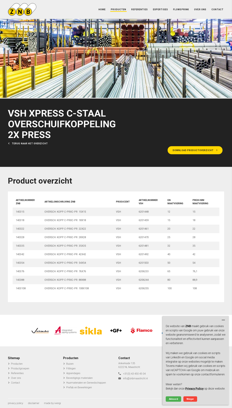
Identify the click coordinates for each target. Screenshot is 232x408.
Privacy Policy (194, 388)
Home (102, 9)
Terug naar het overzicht (30, 143)
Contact (217, 9)
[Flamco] (141, 330)
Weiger (190, 399)
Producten (118, 9)
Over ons (200, 9)
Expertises (160, 9)
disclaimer (33, 403)
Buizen (70, 363)
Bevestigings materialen (79, 377)
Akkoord (173, 399)
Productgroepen (20, 368)
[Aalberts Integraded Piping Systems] (65, 330)
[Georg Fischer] (116, 330)
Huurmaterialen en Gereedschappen (86, 382)
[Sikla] (90, 330)
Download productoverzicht (193, 150)
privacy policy (15, 403)
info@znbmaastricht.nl (135, 378)
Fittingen (71, 368)
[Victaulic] (40, 330)
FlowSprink (181, 9)
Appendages (73, 373)
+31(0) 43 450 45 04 (134, 373)
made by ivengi (52, 403)
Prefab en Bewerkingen (79, 387)
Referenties (139, 9)
